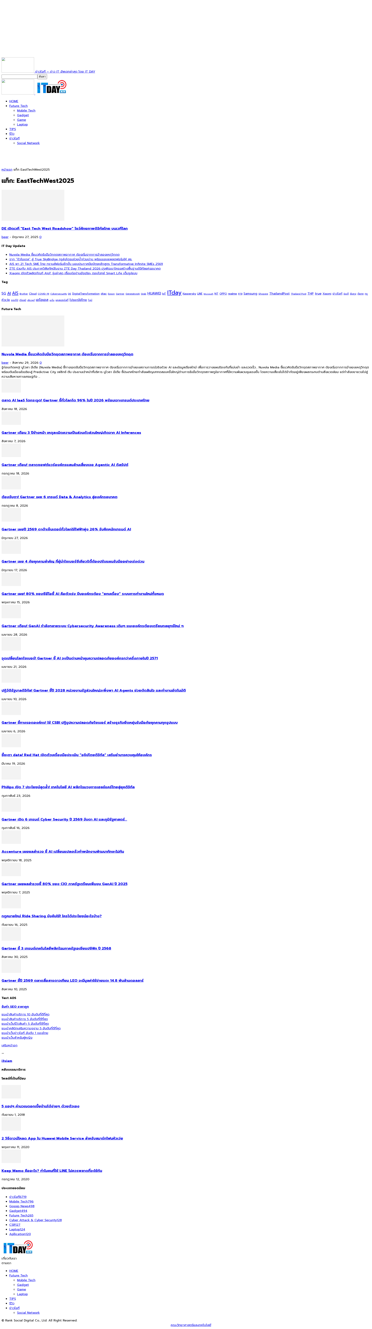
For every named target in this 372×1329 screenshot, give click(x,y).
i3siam (7, 1061)
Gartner (120, 294)
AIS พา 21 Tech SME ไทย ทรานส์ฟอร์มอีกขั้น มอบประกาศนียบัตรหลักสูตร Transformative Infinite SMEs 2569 (86, 264)
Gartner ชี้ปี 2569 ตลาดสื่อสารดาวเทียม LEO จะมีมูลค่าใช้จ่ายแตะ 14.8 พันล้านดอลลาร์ (73, 980)
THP (310, 293)
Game (21, 120)
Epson (111, 294)
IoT (164, 294)
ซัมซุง (353, 294)
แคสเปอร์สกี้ (62, 300)
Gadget (23, 115)
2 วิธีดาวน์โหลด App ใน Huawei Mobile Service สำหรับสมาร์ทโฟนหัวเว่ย (62, 1138)
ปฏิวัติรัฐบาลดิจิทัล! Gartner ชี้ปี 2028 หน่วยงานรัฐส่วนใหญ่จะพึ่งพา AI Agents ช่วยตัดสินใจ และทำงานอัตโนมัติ (94, 690)
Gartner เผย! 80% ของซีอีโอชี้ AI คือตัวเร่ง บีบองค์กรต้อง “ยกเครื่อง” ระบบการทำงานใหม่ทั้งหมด (83, 594)
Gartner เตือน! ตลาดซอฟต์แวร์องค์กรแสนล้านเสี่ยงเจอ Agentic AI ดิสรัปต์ (65, 465)
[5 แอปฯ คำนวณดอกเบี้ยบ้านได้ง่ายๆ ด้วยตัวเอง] (11, 1097)
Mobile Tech (26, 110)
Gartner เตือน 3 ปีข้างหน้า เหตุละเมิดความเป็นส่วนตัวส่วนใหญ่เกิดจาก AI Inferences (71, 432)
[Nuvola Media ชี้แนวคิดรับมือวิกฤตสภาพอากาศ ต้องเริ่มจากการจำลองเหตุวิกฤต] (33, 345)
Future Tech (18, 106)
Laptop (22, 124)
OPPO (223, 294)
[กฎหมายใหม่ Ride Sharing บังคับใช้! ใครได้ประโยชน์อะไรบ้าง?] (11, 907)
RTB (240, 294)
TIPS (12, 129)
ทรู (366, 294)
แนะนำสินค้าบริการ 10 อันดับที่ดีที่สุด (25, 1014)
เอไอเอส (42, 300)
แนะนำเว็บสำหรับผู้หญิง (17, 1037)
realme (232, 294)
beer (5, 237)
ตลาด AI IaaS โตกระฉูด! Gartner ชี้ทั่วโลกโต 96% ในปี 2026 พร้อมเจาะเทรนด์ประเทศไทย (75, 400)
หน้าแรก (7, 169)
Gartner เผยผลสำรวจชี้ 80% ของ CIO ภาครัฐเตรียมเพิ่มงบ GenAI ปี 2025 (64, 884)
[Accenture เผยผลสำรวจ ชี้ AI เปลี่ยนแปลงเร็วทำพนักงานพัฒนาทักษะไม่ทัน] (11, 843)
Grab (143, 294)
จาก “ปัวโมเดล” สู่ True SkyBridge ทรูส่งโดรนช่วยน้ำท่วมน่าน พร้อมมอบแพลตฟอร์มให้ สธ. (70, 259)
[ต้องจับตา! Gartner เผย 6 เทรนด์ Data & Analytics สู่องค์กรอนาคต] (11, 488)
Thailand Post (298, 294)
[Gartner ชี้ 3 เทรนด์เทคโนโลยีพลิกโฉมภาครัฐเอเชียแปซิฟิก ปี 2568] (11, 939)
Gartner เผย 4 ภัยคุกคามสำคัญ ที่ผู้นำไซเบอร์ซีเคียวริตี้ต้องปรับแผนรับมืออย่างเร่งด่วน (73, 561)
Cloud (33, 294)
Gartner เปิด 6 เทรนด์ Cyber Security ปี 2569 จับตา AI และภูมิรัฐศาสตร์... (64, 819)
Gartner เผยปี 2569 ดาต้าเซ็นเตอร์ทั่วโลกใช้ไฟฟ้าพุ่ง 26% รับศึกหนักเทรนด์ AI (66, 529)
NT (216, 293)
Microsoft (208, 294)
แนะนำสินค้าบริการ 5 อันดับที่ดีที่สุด (25, 1019)
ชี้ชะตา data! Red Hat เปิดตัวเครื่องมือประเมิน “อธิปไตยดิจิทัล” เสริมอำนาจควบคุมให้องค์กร (77, 755)
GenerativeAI (133, 294)
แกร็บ (52, 300)
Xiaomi (327, 294)
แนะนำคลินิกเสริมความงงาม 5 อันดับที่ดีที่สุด (31, 1028)
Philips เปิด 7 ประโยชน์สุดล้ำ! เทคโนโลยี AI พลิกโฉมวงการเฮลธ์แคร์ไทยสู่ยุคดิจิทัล (68, 787)
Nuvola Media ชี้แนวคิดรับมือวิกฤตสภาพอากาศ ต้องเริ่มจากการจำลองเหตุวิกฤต (64, 254)
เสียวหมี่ (31, 300)
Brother (24, 294)
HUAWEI (154, 293)
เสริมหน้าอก (9, 1045)
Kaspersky (189, 293)
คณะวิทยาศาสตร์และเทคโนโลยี (191, 1325)
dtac (104, 294)
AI (9, 293)
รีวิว (11, 134)
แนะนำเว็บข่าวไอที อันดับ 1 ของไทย (25, 1033)
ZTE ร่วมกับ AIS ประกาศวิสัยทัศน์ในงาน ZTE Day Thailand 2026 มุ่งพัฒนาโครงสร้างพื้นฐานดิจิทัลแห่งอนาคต (85, 268)
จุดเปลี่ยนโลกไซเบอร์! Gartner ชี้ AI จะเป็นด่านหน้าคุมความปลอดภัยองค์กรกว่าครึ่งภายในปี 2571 (80, 658)
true (318, 293)
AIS (15, 293)
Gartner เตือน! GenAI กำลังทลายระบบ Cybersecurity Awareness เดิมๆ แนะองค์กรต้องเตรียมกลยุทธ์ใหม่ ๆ (93, 626)
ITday (174, 292)
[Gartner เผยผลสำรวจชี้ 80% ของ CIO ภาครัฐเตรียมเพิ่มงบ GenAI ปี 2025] (11, 875)
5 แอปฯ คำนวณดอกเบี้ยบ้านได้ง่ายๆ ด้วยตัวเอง (40, 1106)
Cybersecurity (58, 294)
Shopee (263, 294)
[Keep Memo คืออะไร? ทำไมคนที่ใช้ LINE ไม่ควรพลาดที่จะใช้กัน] (11, 1162)
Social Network (28, 143)
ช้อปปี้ (346, 294)
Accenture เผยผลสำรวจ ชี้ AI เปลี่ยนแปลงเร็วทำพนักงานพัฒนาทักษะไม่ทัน (63, 851)
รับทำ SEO (43, 1325)
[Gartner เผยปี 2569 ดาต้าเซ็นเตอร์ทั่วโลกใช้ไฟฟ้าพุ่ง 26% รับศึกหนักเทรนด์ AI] (11, 520)
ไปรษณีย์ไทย (78, 299)
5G (4, 293)
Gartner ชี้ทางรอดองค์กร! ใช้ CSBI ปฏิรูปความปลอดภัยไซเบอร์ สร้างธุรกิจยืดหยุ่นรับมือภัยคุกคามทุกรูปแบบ (90, 722)
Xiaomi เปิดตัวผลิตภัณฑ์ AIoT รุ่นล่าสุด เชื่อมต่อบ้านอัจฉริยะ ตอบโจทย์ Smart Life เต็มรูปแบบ (73, 273)
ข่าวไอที (14, 138)
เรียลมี (22, 300)
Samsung (250, 293)
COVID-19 (43, 294)
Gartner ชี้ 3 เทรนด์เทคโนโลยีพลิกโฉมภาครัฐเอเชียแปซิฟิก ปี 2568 (56, 948)
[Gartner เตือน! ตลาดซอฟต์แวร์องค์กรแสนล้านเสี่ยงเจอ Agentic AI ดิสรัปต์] (11, 456)
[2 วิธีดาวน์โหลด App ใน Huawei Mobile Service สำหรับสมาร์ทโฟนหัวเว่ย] (11, 1129)
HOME (13, 101)
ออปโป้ (14, 300)
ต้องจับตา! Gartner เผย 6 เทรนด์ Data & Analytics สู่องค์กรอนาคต (59, 497)
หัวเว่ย (6, 300)
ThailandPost (279, 293)
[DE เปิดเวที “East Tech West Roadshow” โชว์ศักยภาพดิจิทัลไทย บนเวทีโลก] (33, 219)
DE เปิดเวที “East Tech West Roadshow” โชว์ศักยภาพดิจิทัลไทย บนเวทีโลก (65, 228)
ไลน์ (90, 300)
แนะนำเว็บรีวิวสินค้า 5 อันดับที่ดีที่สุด (25, 1023)
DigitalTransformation (86, 294)
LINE (199, 294)
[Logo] (18, 93)
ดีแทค (360, 294)
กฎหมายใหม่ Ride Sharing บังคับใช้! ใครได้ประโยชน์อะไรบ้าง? (52, 916)
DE (69, 294)
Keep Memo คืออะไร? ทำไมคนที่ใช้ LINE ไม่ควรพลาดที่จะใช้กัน (52, 1170)
